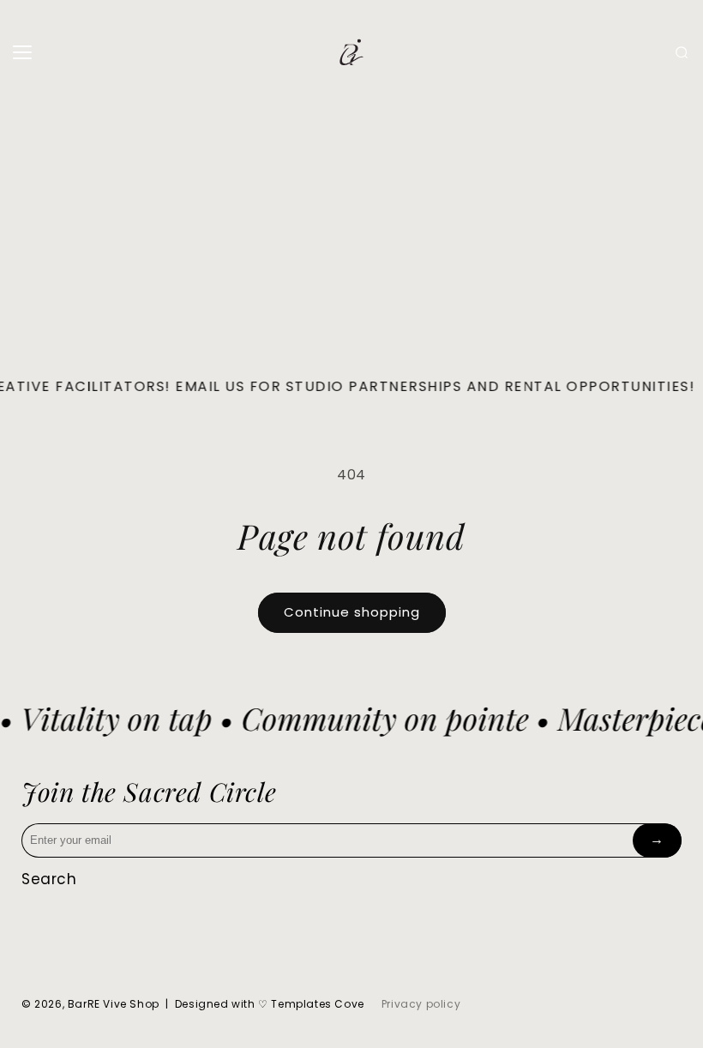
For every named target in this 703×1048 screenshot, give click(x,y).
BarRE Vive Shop (113, 1004)
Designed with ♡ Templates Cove (269, 1004)
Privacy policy (421, 1004)
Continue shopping (352, 612)
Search (49, 879)
